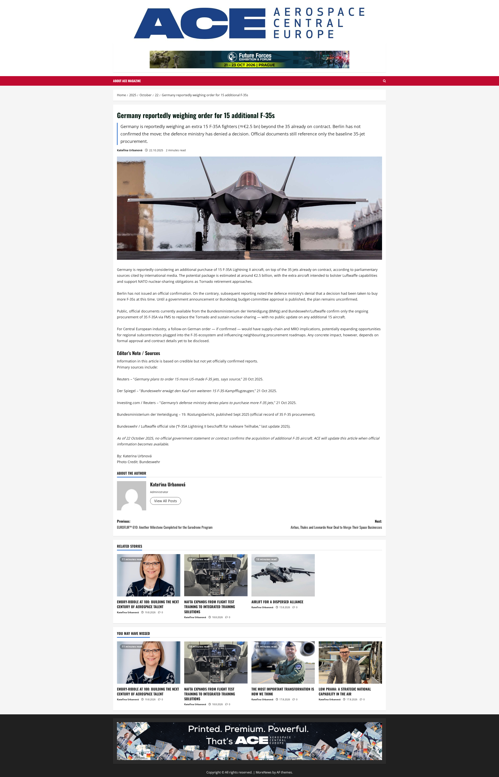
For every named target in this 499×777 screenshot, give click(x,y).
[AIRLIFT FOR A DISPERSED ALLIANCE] (283, 575)
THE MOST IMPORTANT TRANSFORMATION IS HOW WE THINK (282, 691)
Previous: (164, 524)
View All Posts (165, 500)
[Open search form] (384, 81)
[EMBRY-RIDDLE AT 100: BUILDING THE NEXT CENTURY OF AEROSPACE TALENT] (148, 575)
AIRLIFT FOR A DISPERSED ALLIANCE (277, 601)
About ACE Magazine (127, 80)
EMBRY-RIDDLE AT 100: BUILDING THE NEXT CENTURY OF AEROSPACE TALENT (148, 604)
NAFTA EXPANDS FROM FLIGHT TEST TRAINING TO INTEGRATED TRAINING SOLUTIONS (209, 606)
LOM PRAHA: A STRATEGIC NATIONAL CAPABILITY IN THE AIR (345, 691)
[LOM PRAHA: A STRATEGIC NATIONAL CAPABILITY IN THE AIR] (350, 662)
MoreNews (264, 772)
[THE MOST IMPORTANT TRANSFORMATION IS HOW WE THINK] (283, 662)
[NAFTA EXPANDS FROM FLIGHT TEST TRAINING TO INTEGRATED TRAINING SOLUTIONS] (216, 575)
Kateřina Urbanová (129, 150)
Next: (336, 524)
